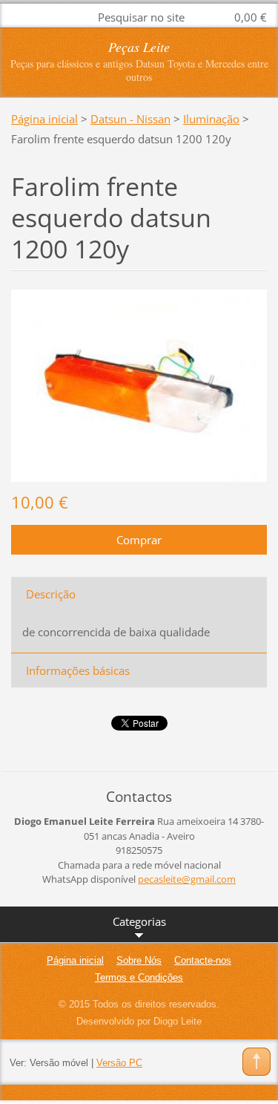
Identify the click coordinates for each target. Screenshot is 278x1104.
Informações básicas (78, 670)
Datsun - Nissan (130, 118)
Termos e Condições (139, 977)
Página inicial (44, 118)
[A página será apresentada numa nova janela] (139, 383)
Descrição (51, 594)
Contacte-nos (202, 960)
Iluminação (211, 118)
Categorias (139, 921)
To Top (256, 1062)
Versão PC (119, 1062)
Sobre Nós (139, 960)
